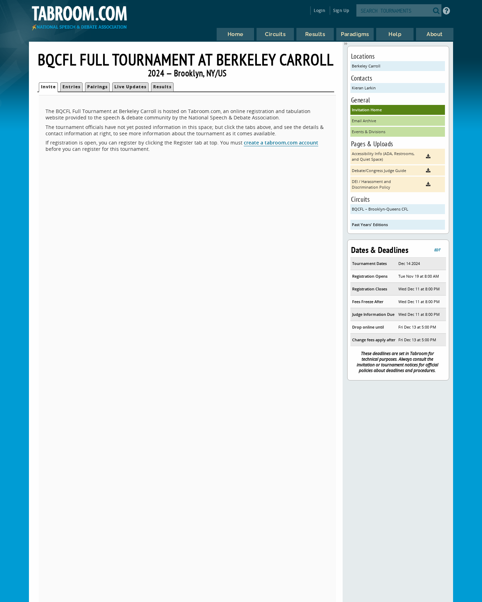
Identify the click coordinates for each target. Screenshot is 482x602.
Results (162, 87)
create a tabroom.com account (281, 142)
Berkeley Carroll (366, 66)
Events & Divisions (368, 131)
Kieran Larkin (364, 87)
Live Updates (130, 87)
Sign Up (341, 10)
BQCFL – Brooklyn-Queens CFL (380, 209)
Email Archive (364, 120)
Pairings (97, 87)
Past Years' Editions (370, 224)
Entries (71, 87)
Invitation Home (367, 109)
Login (319, 10)
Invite (48, 87)
